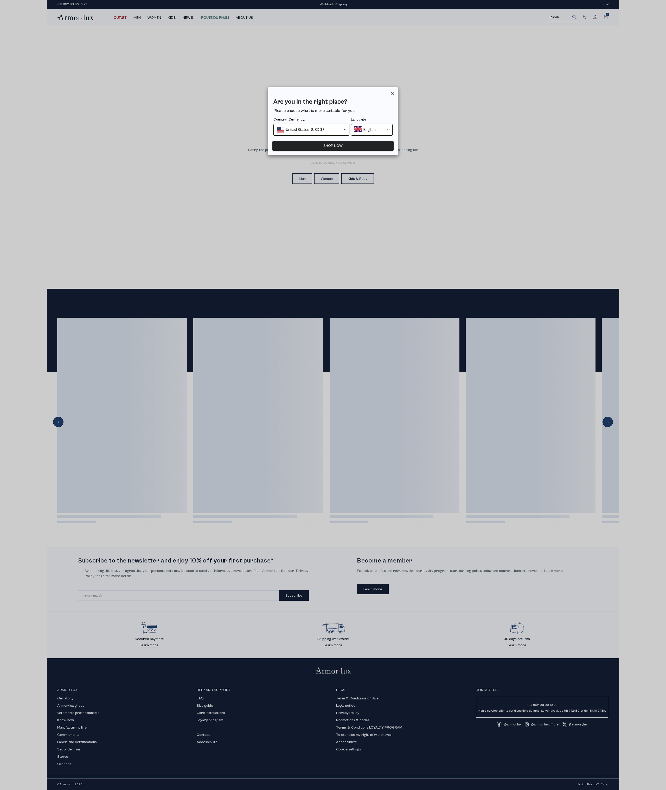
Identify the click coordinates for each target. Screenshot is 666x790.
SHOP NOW (333, 146)
